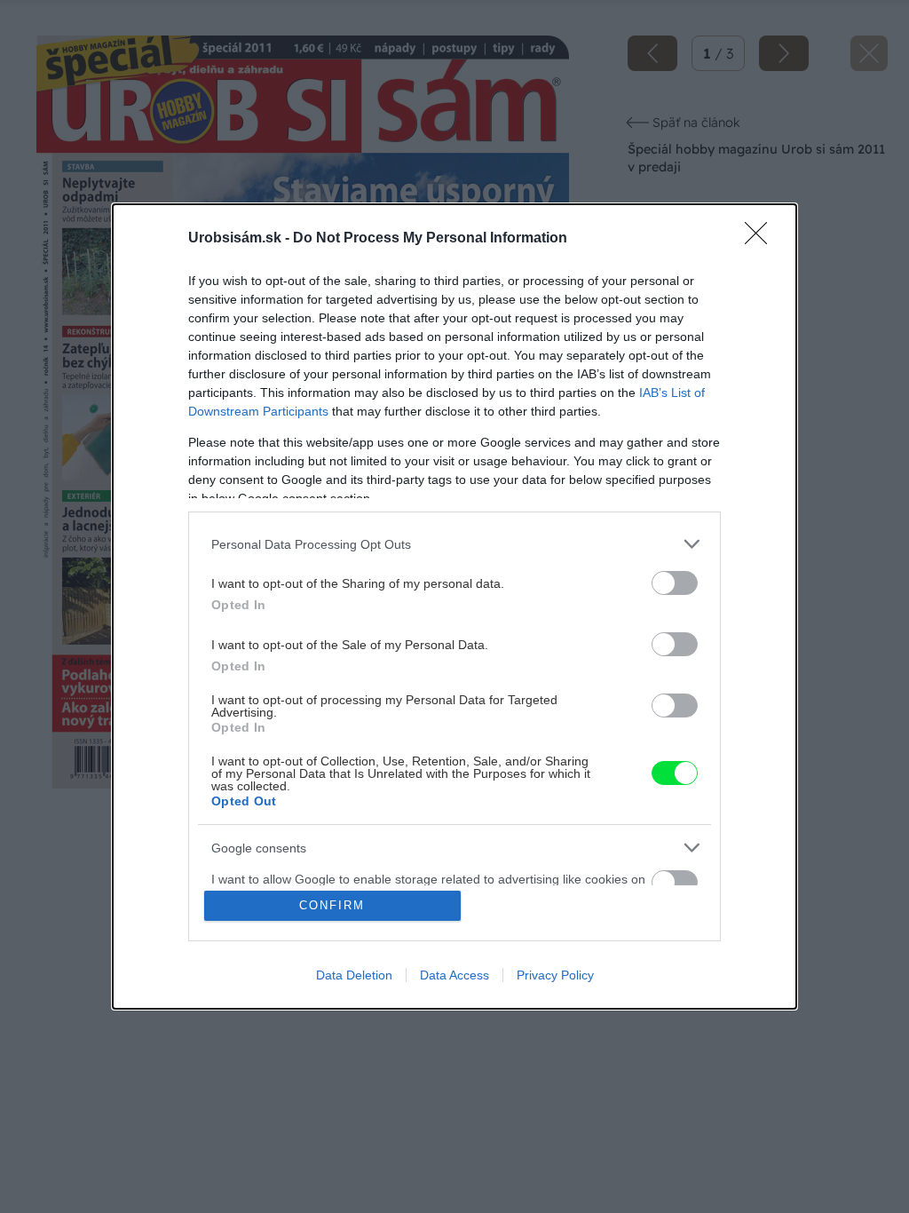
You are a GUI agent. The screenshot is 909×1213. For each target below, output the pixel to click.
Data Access (454, 975)
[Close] (762, 239)
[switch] (675, 583)
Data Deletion (354, 975)
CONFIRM (332, 905)
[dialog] (454, 606)
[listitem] (454, 544)
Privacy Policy (555, 975)
